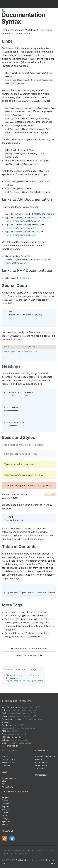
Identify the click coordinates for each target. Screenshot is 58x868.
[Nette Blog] (4, 838)
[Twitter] (12, 838)
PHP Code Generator (11, 737)
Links (47, 619)
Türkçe (5, 818)
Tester (18, 713)
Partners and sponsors (45, 756)
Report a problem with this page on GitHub (24, 681)
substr (25, 278)
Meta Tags (38, 564)
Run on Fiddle (53, 351)
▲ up (53, 863)
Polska (5, 815)
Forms (18, 728)
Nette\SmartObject (44, 214)
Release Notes (8, 762)
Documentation (9, 778)
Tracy (19, 716)
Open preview (12, 678)
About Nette (7, 787)
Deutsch (6, 803)
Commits (6, 765)
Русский (6, 821)
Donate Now (41, 775)
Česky (5, 800)
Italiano (5, 812)
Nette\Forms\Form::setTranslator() (23, 221)
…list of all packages (11, 746)
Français (6, 809)
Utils (16, 743)
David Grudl (21, 860)
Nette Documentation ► (29, 655)
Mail (11, 731)
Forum (5, 756)
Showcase (40, 768)
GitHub (38, 759)
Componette (41, 762)
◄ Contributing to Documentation (29, 648)
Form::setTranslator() (16, 263)
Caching (6, 722)
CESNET (31, 850)
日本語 (5, 824)
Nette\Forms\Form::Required (20, 235)
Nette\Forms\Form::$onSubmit (21, 228)
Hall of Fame (41, 765)
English (5, 797)
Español (5, 806)
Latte (19, 710)
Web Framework (21, 707)
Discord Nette (8, 759)
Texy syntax (45, 30)
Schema (15, 740)
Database (13, 725)
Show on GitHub (13, 675)
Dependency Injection (22, 719)
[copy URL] (13, 41)
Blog (4, 781)
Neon (14, 734)
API (3, 784)
